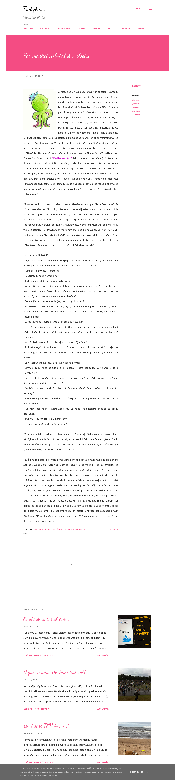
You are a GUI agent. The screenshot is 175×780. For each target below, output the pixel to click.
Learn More (136, 772)
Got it (151, 772)
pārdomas (136, 114)
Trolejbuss (34, 9)
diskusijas (136, 100)
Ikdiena (141, 28)
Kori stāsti (44, 28)
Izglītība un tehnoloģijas (103, 28)
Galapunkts (28, 28)
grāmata (135, 104)
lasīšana (135, 107)
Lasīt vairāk (102, 655)
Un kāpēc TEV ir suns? (46, 725)
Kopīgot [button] (136, 86)
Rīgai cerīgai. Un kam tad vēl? (54, 672)
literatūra (136, 111)
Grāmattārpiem (63, 28)
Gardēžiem (125, 28)
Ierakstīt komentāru (45, 655)
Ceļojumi (81, 28)
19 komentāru (41, 709)
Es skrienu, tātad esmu (46, 618)
